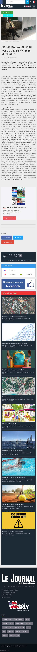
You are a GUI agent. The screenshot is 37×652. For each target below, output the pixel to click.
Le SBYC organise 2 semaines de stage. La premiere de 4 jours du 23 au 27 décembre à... (17, 453)
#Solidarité (29, 623)
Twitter (18, 237)
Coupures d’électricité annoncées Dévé (14, 316)
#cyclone (5, 623)
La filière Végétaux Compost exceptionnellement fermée (17, 558)
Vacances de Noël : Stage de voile (12, 450)
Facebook (7, 237)
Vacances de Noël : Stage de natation (13, 477)
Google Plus (8, 242)
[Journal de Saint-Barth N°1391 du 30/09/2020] (18, 196)
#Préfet (28, 627)
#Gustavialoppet (14, 635)
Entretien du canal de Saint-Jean (12, 397)
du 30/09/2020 (14, 207)
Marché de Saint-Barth (9, 424)
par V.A (5, 57)
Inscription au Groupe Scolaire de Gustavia (15, 370)
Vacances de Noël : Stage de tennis (13, 504)
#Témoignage (20, 623)
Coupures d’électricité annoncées (12, 531)
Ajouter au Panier (9, 218)
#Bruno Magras (19, 627)
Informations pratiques (10, 293)
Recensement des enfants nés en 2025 (14, 343)
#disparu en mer (7, 619)
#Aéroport (11, 631)
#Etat (4, 631)
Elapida (14, 646)
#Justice (18, 631)
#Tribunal (25, 631)
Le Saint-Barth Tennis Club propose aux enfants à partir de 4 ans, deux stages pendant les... (18, 507)
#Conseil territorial (8, 627)
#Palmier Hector (18, 619)
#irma (11, 623)
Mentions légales (4, 650)
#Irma (27, 619)
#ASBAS (5, 635)
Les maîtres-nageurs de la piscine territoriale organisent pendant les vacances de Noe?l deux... (17, 480)
